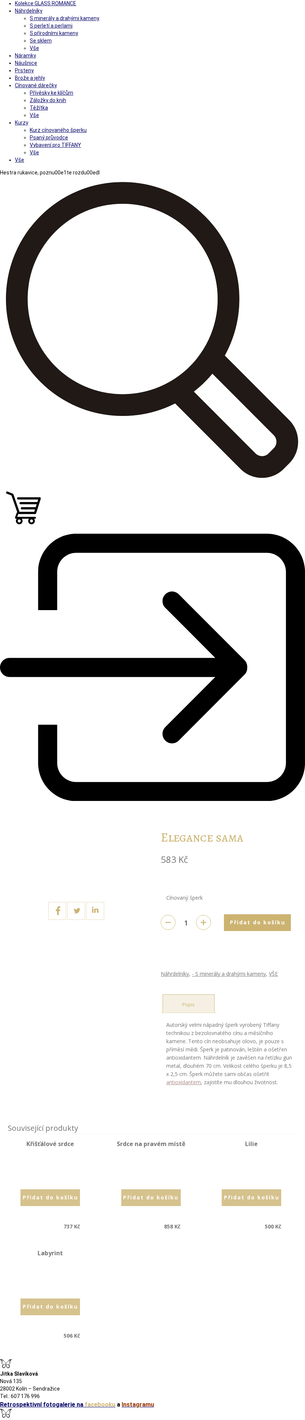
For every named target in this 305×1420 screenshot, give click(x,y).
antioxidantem (183, 1082)
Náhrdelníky (175, 973)
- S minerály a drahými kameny (229, 973)
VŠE (273, 973)
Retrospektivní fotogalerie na (57, 1404)
